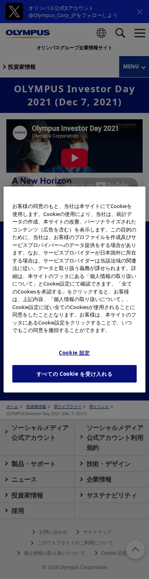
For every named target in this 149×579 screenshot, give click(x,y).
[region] (74, 289)
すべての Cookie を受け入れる (75, 373)
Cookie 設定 (74, 352)
